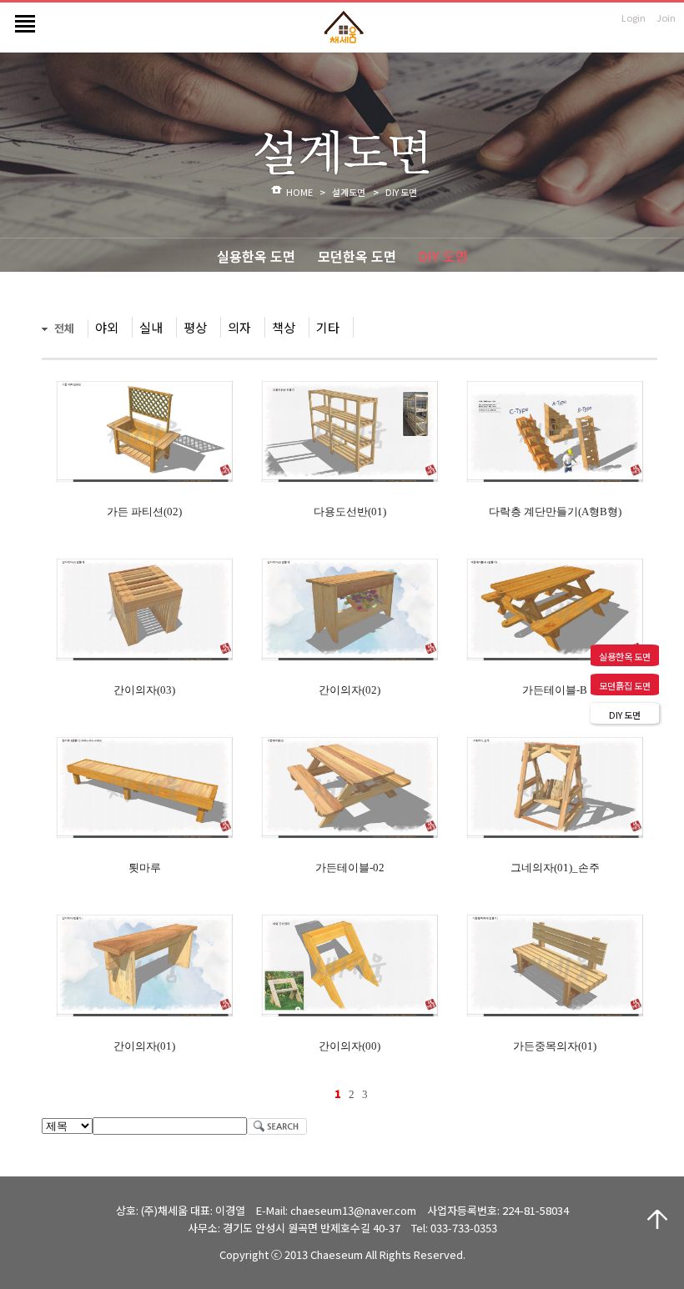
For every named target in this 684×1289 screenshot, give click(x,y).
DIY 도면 (443, 256)
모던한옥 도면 (357, 256)
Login (633, 17)
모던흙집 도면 (625, 685)
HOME (299, 191)
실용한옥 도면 (256, 256)
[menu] (21, 17)
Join (666, 17)
